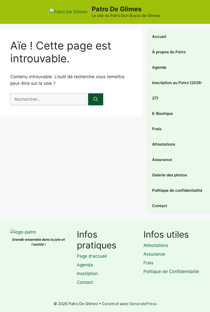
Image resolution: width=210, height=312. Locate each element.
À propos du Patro (169, 51)
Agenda (159, 67)
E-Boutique (162, 113)
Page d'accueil (92, 256)
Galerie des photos (169, 175)
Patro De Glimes (117, 9)
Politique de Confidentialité (171, 271)
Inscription (87, 273)
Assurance (162, 159)
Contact (159, 205)
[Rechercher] (95, 99)
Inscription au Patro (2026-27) (177, 90)
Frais (156, 128)
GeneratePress (143, 303)
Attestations (163, 144)
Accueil (159, 36)
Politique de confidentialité (177, 190)
